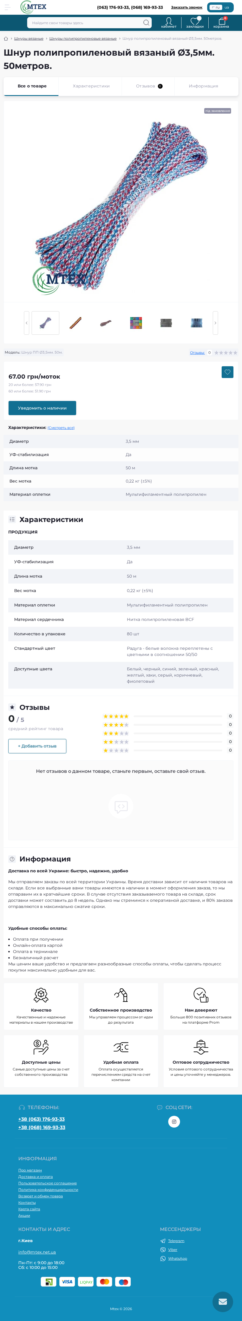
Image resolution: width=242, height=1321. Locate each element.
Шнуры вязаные (28, 38)
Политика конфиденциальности (48, 1189)
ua (227, 7)
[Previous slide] (26, 323)
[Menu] (8, 7)
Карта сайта (29, 1209)
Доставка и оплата (35, 1176)
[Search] (146, 22)
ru (218, 7)
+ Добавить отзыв (37, 746)
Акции (24, 1215)
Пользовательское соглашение (47, 1183)
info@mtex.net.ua (37, 1252)
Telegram (176, 1241)
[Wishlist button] (227, 372)
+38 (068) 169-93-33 (41, 1127)
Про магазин (30, 1170)
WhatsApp (177, 1258)
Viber (172, 1249)
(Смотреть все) (61, 427)
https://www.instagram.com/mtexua (174, 1122)
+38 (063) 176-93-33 (41, 1119)
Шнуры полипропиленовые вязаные (83, 38)
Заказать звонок (186, 7)
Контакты (27, 1202)
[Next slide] (215, 323)
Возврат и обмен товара (40, 1196)
